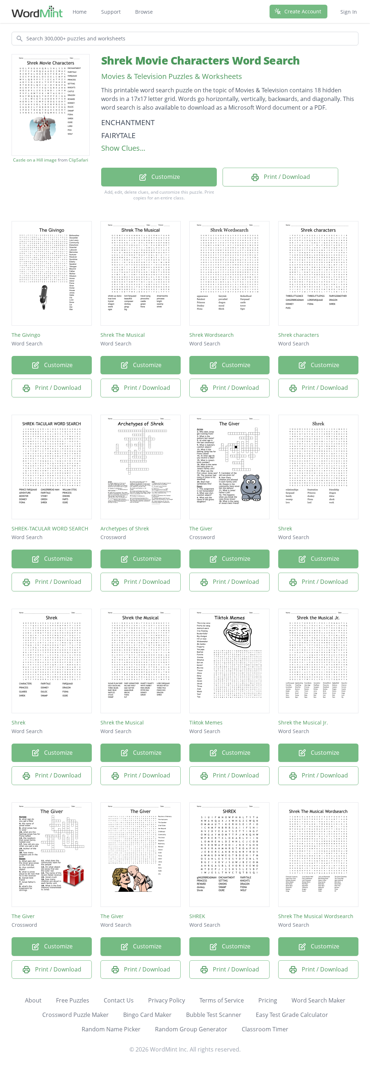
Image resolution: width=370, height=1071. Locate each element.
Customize (165, 177)
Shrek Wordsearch (211, 334)
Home (80, 11)
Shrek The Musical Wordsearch (315, 916)
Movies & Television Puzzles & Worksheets (171, 76)
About (33, 1000)
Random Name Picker (111, 1029)
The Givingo (26, 334)
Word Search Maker (318, 1000)
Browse (144, 11)
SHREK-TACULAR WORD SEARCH (50, 528)
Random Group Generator (191, 1029)
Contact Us (119, 1000)
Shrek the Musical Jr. (303, 722)
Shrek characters (298, 334)
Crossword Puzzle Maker (75, 1015)
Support (111, 11)
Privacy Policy (166, 1000)
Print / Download (286, 177)
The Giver (200, 528)
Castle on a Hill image (35, 160)
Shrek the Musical (122, 722)
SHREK (197, 916)
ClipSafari (78, 160)
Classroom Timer (265, 1029)
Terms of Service (221, 1000)
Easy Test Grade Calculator (292, 1015)
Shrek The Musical (122, 334)
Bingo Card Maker (147, 1015)
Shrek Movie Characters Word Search (200, 60)
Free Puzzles (72, 1000)
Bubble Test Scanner (213, 1015)
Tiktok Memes (206, 722)
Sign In (348, 11)
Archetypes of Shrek (124, 528)
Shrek (285, 528)
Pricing (267, 1000)
